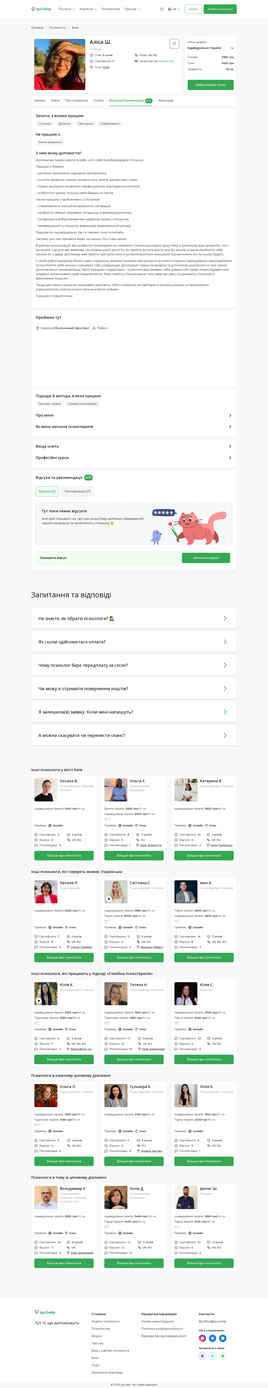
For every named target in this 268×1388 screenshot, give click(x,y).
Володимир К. (73, 1188)
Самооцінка (85, 123)
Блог (95, 1358)
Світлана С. (140, 882)
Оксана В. (69, 780)
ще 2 (107, 818)
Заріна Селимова (167, 61)
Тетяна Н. (139, 984)
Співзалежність (110, 123)
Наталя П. (69, 882)
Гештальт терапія (50, 403)
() (47, 491)
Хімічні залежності (50, 142)
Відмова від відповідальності (163, 1336)
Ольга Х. (137, 780)
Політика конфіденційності (162, 1328)
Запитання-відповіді (107, 1372)
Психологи (57, 27)
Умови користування (157, 1321)
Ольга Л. (68, 1086)
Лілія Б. (206, 1086)
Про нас (98, 1343)
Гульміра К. (140, 1086)
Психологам (101, 1328)
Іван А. (206, 882)
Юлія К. (66, 984)
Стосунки (45, 123)
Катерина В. (211, 780)
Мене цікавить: (197, 42)
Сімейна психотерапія (82, 403)
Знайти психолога (220, 9)
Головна (37, 27)
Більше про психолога (64, 855)
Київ (75, 27)
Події (95, 1365)
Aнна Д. (137, 1188)
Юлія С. (206, 984)
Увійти (193, 9)
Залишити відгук (206, 558)
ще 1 (107, 920)
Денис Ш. (208, 1188)
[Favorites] (162, 9)
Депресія (64, 123)
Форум (97, 1336)
